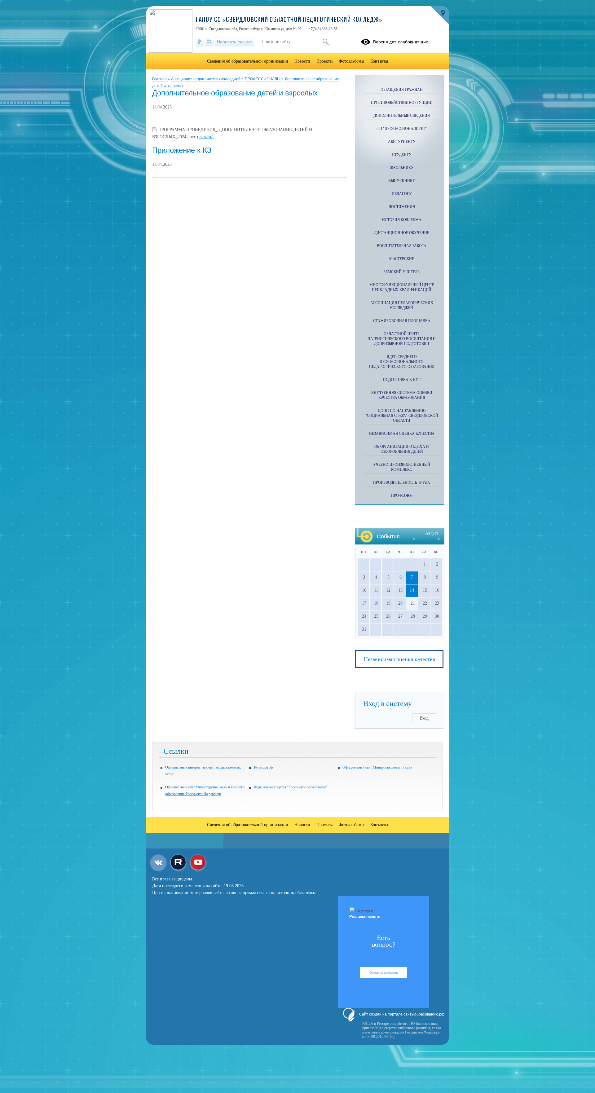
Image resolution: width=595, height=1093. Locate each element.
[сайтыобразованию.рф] (439, 15)
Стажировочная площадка (401, 321)
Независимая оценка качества (399, 659)
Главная (160, 79)
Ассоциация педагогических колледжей (206, 79)
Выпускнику (401, 180)
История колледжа (401, 220)
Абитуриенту (402, 141)
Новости (302, 61)
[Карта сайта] (209, 41)
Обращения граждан (402, 89)
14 (412, 590)
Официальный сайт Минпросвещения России (377, 767)
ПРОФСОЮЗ (401, 495)
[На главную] (200, 41)
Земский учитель (402, 272)
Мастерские (401, 259)
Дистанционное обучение (401, 233)
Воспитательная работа (401, 246)
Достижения (402, 207)
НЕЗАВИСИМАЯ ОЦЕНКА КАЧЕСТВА (401, 433)
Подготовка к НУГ (402, 379)
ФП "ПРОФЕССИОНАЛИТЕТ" (402, 128)
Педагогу (402, 194)
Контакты (379, 61)
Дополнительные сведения (401, 115)
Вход (424, 718)
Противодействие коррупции (402, 102)
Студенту (402, 154)
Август (431, 533)
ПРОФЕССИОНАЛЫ (263, 79)
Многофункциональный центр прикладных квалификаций (401, 287)
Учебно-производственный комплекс (401, 467)
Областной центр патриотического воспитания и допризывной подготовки (402, 339)
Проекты (324, 61)
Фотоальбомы (351, 61)
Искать (325, 41)
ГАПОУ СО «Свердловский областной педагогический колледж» (289, 20)
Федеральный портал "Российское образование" (291, 787)
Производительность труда (401, 482)
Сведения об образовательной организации (247, 61)
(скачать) (205, 136)
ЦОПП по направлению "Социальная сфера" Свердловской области (401, 415)
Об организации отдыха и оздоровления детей (401, 449)
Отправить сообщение (383, 972)
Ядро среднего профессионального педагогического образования (401, 362)
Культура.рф (263, 767)
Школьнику (402, 167)
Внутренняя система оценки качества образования (401, 395)
